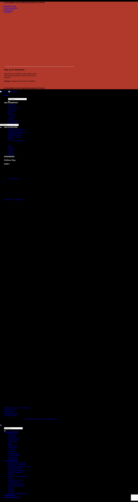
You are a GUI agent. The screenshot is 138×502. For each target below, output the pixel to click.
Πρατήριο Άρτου (14, 453)
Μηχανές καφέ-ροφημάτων (17, 476)
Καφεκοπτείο (12, 114)
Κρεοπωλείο (12, 447)
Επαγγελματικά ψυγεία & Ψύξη (19, 467)
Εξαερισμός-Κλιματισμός (17, 465)
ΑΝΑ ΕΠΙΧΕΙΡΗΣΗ (11, 432)
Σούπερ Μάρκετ (13, 455)
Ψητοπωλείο (12, 457)
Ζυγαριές (11, 490)
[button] (8, 12)
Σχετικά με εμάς (10, 6)
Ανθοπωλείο (12, 459)
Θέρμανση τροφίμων (15, 472)
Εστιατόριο (12, 436)
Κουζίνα (11, 474)
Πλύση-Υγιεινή (13, 482)
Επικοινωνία (9, 10)
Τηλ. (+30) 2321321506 (32, 419)
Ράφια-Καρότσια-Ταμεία (16, 484)
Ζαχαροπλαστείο (14, 438)
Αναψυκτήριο (12, 434)
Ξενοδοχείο (12, 449)
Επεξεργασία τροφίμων (16, 470)
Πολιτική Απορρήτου (11, 413)
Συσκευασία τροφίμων (16, 486)
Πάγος (10, 478)
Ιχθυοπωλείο (12, 440)
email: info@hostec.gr (49, 419)
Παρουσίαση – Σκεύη (15, 480)
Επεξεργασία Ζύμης (15, 468)
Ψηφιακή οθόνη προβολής (17, 493)
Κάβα (9, 112)
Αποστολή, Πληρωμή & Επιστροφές (17, 408)
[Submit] (1, 127)
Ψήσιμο (11, 488)
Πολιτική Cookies (10, 415)
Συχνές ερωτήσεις (11, 8)
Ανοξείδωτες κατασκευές (17, 463)
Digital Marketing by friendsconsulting (26, 423)
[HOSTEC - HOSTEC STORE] (8, 92)
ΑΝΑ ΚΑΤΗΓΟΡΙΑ (11, 127)
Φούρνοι (11, 492)
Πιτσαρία (11, 119)
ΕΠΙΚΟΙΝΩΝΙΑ (9, 495)
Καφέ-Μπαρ (12, 442)
